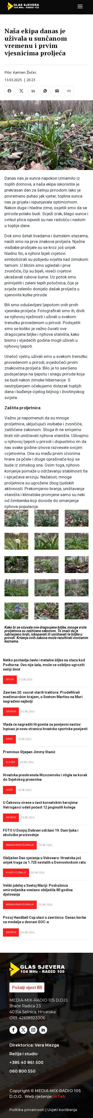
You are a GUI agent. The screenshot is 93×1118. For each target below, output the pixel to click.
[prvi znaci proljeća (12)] (77, 611)
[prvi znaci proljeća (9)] (77, 587)
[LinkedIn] (33, 91)
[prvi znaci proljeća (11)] (46, 611)
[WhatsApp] (45, 91)
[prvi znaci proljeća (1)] (77, 541)
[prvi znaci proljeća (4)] (46, 541)
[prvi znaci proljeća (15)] (16, 564)
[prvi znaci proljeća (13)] (46, 518)
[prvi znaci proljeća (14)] (77, 518)
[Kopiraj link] (69, 91)
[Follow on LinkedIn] (43, 1030)
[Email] (57, 91)
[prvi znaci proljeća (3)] (16, 541)
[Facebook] (9, 91)
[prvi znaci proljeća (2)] (16, 518)
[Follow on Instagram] (33, 1030)
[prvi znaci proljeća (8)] (46, 587)
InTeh (59, 1096)
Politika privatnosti (26, 1110)
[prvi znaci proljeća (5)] (46, 564)
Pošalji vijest (24, 987)
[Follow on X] (23, 1030)
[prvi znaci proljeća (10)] (16, 611)
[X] (21, 91)
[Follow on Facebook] (13, 1030)
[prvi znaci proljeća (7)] (16, 587)
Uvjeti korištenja (62, 1110)
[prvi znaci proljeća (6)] (77, 564)
